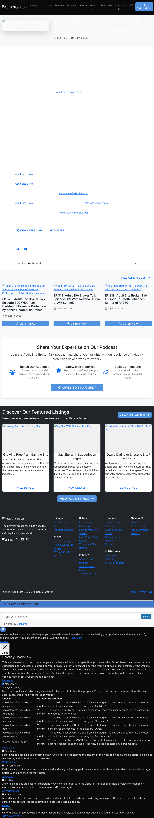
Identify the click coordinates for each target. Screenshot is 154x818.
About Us (92, 7)
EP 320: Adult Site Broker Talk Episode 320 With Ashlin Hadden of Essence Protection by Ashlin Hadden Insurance (24, 304)
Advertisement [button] (10, 790)
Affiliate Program (114, 562)
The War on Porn (88, 573)
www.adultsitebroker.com (73, 193)
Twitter (58, 230)
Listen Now (27, 323)
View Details (25, 487)
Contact (135, 533)
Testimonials (138, 526)
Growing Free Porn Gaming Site (25, 454)
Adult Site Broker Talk (68, 92)
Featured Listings (63, 529)
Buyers (58, 5)
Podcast (71, 5)
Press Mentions (139, 529)
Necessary (11, 683)
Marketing (110, 559)
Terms (132, 591)
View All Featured (133, 414)
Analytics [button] (7, 776)
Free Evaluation (144, 6)
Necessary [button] (8, 680)
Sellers (47, 5)
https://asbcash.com (96, 202)
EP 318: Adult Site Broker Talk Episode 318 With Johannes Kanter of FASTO (126, 299)
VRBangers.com (30, 230)
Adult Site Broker (24, 174)
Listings (34, 5)
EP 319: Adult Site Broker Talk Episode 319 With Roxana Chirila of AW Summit (77, 299)
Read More (76, 637)
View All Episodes (133, 277)
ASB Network (106, 5)
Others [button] (6, 805)
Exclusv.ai (22, 623)
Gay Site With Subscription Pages (77, 456)
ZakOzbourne (27, 595)
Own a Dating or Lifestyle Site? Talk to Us (128, 456)
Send (146, 616)
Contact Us (122, 7)
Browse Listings (62, 541)
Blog (82, 5)
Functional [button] (8, 747)
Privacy (142, 591)
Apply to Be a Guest (79, 387)
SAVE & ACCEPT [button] (11, 816)
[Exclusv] (7, 539)
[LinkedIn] (22, 539)
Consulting (111, 555)
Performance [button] (9, 761)
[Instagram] (27, 539)
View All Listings (75, 499)
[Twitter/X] (17, 539)
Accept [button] (4, 641)
